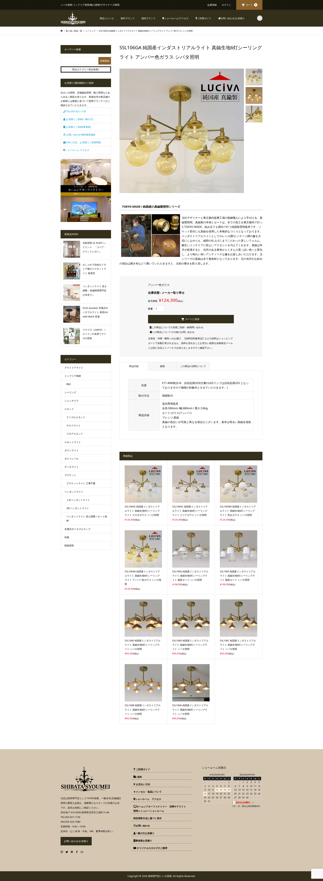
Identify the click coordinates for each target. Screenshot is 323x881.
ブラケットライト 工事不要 (80, 483)
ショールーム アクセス (77, 150)
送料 (139, 776)
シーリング (70, 392)
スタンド (69, 409)
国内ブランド (148, 18)
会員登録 (212, 4)
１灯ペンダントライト (78, 500)
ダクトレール (71, 458)
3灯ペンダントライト (77, 508)
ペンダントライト (73, 491)
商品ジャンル (107, 18)
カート (251, 4)
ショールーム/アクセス (176, 18)
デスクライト (73, 425)
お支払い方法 (142, 784)
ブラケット (70, 475)
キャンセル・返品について (147, 791)
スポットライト (72, 442)
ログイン (226, 4)
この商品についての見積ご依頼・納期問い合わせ (177, 327)
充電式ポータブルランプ (77, 529)
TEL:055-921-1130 (76, 111)
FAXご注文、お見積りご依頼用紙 (83, 142)
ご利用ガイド (204, 18)
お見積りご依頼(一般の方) (79, 119)
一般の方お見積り (145, 833)
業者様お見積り (144, 840)
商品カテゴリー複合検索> (85, 69)
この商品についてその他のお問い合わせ (173, 332)
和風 (66, 537)
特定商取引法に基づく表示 (147, 818)
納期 (162, 366)
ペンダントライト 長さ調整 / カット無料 (86, 518)
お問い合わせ (143, 825)
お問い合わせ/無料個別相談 (80, 134)
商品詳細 (133, 366)
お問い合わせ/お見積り (232, 18)
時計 (68, 384)
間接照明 (69, 545)
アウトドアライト (73, 367)
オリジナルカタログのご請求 (151, 848)
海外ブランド (128, 18)
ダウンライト (71, 450)
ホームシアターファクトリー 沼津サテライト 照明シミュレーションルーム (160, 808)
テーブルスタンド (75, 417)
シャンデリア (71, 400)
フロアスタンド (74, 433)
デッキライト (71, 466)
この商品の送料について (193, 366)
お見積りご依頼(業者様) (78, 126)
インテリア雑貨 (72, 375)
